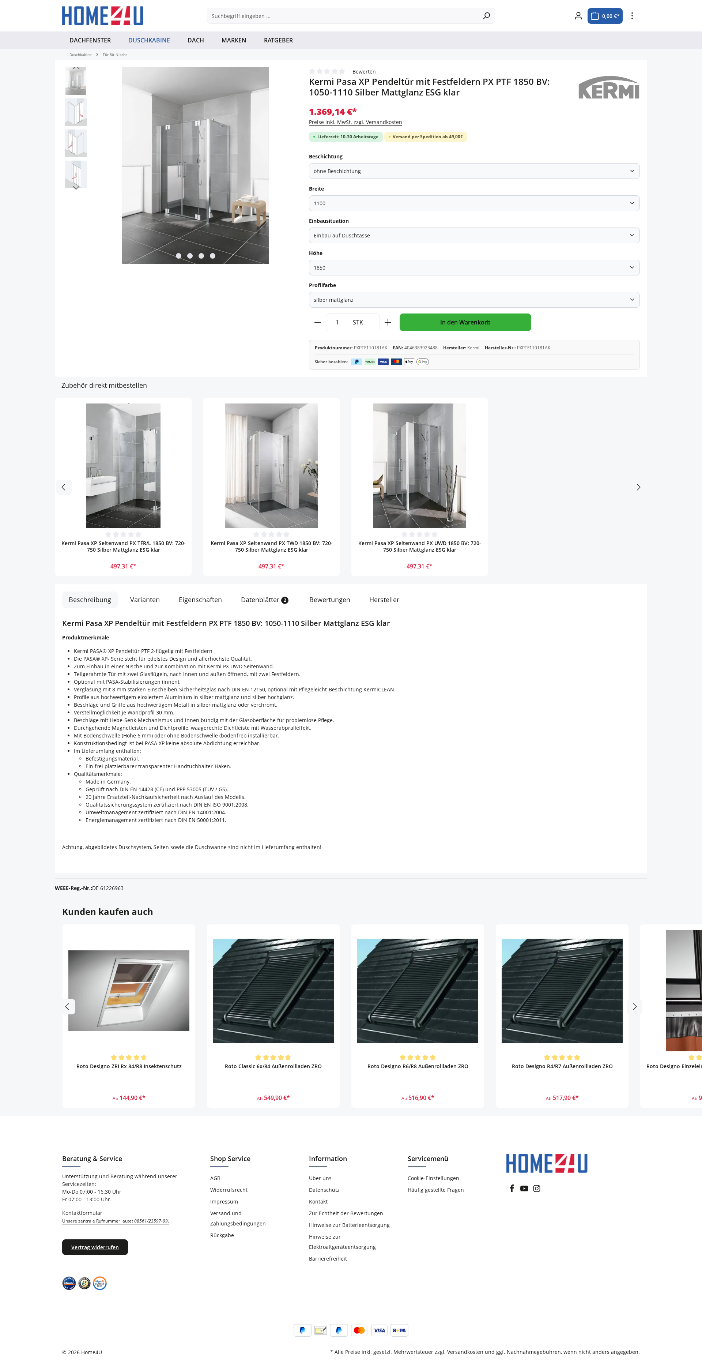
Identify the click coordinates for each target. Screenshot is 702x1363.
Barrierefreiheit (328, 1258)
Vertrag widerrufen (95, 1247)
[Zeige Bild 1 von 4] (178, 256)
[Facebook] (512, 1190)
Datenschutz (324, 1189)
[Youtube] (524, 1190)
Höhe (315, 252)
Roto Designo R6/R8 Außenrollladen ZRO (417, 1066)
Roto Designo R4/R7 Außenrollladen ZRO (562, 1066)
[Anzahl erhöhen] (388, 322)
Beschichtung (326, 156)
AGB (215, 1178)
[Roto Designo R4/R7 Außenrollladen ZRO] (562, 990)
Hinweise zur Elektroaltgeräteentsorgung (342, 1241)
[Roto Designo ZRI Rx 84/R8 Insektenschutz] (128, 990)
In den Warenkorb (465, 322)
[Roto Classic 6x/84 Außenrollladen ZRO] (273, 990)
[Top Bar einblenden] (632, 16)
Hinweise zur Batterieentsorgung (349, 1224)
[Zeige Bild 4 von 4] (212, 256)
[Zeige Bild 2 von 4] (190, 256)
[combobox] (342, 16)
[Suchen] (486, 16)
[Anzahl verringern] (317, 322)
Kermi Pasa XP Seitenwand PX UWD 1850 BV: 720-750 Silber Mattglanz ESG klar (419, 546)
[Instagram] (537, 1190)
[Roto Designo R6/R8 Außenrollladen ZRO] (417, 990)
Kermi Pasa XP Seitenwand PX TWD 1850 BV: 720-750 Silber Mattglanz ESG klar (272, 546)
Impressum (224, 1201)
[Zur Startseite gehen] (102, 15)
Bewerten (364, 71)
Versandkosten (465, 1351)
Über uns (320, 1178)
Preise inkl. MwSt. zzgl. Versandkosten (355, 122)
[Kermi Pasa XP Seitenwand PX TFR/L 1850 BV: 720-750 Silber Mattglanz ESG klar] (123, 465)
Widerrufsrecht (229, 1189)
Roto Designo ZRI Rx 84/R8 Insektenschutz (129, 1066)
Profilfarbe (322, 285)
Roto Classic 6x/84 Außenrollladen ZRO (273, 1066)
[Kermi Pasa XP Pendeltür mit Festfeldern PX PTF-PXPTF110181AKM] (195, 165)
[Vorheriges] (76, 67)
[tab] (90, 600)
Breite (316, 188)
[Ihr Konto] (578, 16)
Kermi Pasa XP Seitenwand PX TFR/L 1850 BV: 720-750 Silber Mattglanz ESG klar (123, 546)
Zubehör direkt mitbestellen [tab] (104, 385)
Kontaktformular (115, 1216)
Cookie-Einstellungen (433, 1178)
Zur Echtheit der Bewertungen (346, 1213)
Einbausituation (329, 220)
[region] (178, 165)
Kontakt (318, 1201)
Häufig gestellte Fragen (436, 1189)
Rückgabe (222, 1235)
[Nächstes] (76, 188)
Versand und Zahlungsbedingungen (238, 1218)
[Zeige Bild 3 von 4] (201, 256)
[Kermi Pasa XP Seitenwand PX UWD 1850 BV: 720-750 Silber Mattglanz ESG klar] (419, 465)
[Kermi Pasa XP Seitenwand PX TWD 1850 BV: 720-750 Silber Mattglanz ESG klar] (271, 465)
